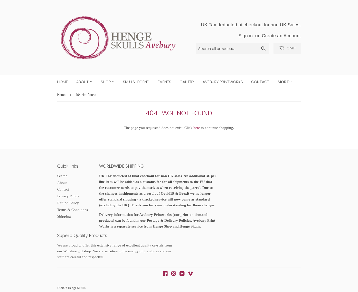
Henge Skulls (76, 288)
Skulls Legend (136, 82)
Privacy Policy (68, 196)
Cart (291, 48)
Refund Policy (68, 203)
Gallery (186, 82)
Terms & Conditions (72, 210)
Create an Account (281, 35)
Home (62, 82)
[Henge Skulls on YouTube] (182, 274)
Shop (106, 82)
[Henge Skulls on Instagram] (173, 274)
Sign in (245, 35)
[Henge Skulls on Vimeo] (190, 274)
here (196, 128)
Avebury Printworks (223, 82)
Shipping (64, 216)
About (83, 82)
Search (62, 176)
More (283, 82)
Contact (260, 82)
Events (164, 82)
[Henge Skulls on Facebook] (165, 274)
